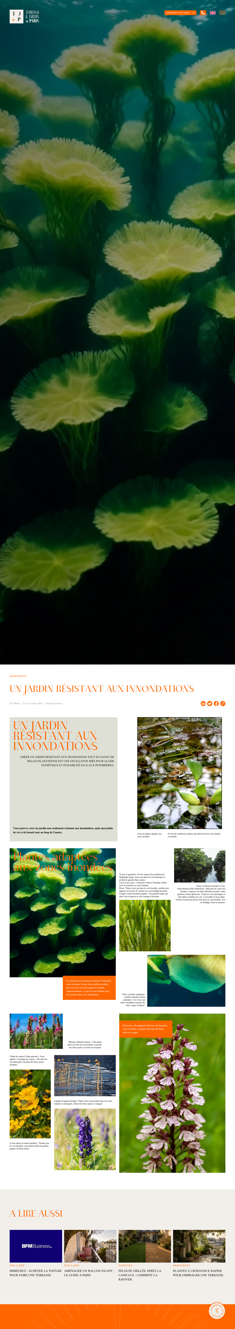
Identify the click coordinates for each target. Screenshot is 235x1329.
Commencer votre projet (178, 12)
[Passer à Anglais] (213, 13)
